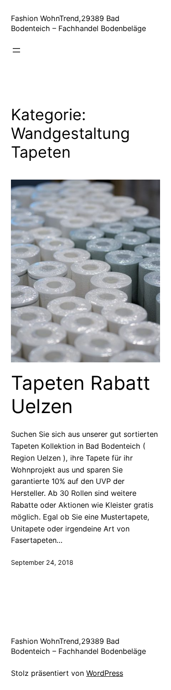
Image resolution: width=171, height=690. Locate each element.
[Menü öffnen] (16, 50)
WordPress (104, 673)
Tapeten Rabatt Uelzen (80, 394)
